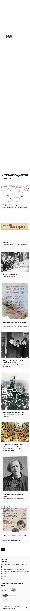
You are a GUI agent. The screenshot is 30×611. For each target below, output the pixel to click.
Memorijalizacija (21, 364)
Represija (5, 246)
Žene (7, 500)
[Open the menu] (3, 37)
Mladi (4, 540)
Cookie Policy (11, 608)
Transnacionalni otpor (8, 450)
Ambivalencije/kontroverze (9, 207)
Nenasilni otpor (20, 414)
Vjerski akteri (6, 416)
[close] (26, 607)
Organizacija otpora (22, 207)
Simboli (16, 540)
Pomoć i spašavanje (16, 448)
